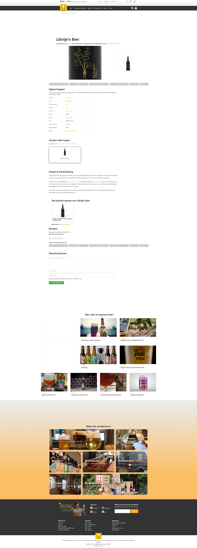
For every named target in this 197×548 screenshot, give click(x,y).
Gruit (69, 44)
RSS (105, 512)
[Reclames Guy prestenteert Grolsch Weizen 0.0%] (138, 355)
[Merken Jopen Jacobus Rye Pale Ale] (83, 382)
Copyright (115, 524)
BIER (62, 1)
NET (65, 1)
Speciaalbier (69, 111)
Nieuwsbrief (115, 530)
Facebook (95, 508)
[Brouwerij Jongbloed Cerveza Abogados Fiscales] (138, 327)
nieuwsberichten (64, 224)
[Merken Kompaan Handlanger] (143, 382)
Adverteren (106, 1)
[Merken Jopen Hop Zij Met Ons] (54, 382)
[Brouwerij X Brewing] (98, 355)
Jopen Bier (69, 98)
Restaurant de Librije (73, 182)
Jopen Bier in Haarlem (113, 44)
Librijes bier (73, 13)
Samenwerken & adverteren (66, 528)
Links (113, 526)
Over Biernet (113, 1)
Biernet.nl (89, 544)
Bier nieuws (88, 526)
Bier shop (88, 528)
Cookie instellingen (63, 530)
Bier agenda (88, 530)
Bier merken (88, 523)
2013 (67, 104)
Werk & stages (62, 526)
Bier (71, 8)
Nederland (69, 101)
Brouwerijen (97, 8)
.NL (68, 1)
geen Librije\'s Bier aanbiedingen (66, 144)
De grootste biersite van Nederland (78, 1)
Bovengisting (69, 117)
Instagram (107, 508)
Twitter (94, 512)
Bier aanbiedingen (90, 524)
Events (105, 8)
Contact (100, 1)
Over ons (60, 523)
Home (62, 13)
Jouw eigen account (117, 528)
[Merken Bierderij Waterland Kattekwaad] (113, 382)
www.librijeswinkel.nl (71, 131)
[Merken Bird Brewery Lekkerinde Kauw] (98, 327)
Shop (110, 8)
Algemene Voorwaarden (119, 523)
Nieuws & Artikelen (80, 8)
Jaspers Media (106, 544)
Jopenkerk (97, 182)
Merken (90, 8)
